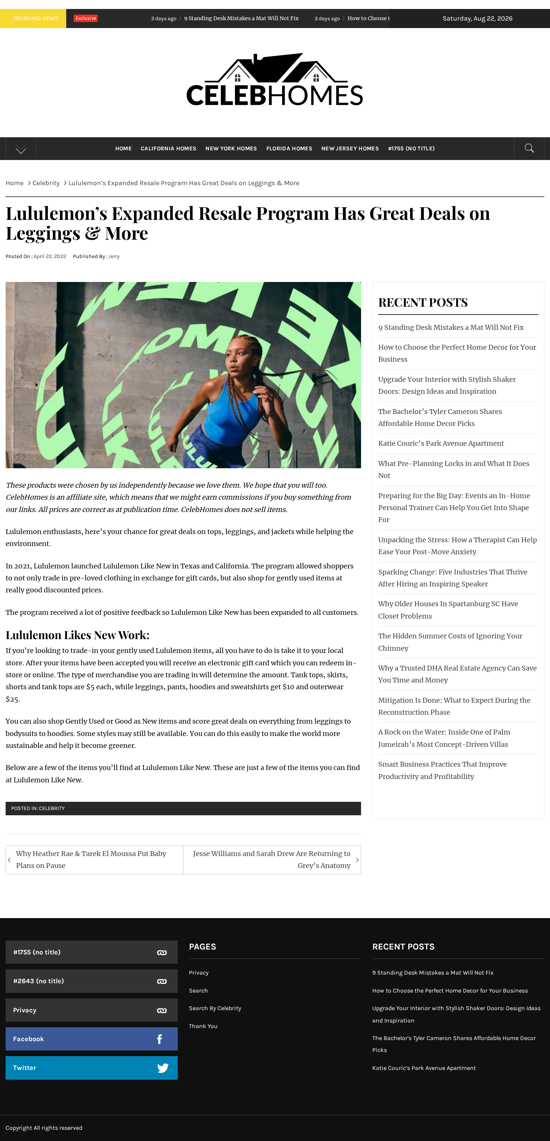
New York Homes (231, 148)
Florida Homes (289, 148)
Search (198, 990)
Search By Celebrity (215, 1008)
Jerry (114, 256)
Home (123, 148)
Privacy (24, 1010)
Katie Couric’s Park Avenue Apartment (441, 443)
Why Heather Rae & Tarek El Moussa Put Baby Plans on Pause (91, 859)
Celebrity (52, 808)
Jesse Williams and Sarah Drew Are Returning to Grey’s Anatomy (272, 859)
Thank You (203, 1026)
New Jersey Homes (350, 148)
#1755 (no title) (411, 148)
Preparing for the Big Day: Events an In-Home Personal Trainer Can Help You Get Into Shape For (454, 507)
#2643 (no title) (38, 981)
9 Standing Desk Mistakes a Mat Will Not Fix (178, 18)
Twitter (24, 1068)
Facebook (28, 1039)
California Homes (168, 148)
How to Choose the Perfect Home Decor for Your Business (359, 18)
